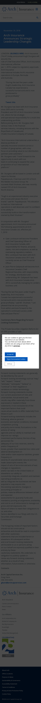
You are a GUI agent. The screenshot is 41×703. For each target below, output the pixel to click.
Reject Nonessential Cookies (16, 359)
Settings (9, 364)
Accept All (10, 354)
